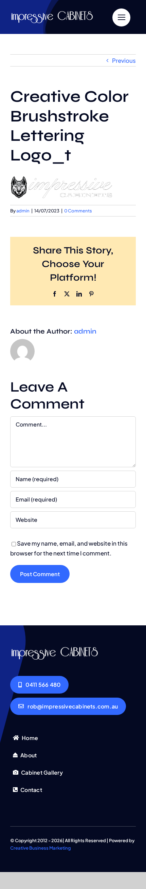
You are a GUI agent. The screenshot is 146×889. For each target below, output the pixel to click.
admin (23, 210)
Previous (124, 60)
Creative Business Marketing (40, 848)
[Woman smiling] (57, 12)
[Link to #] (121, 17)
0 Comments (78, 210)
